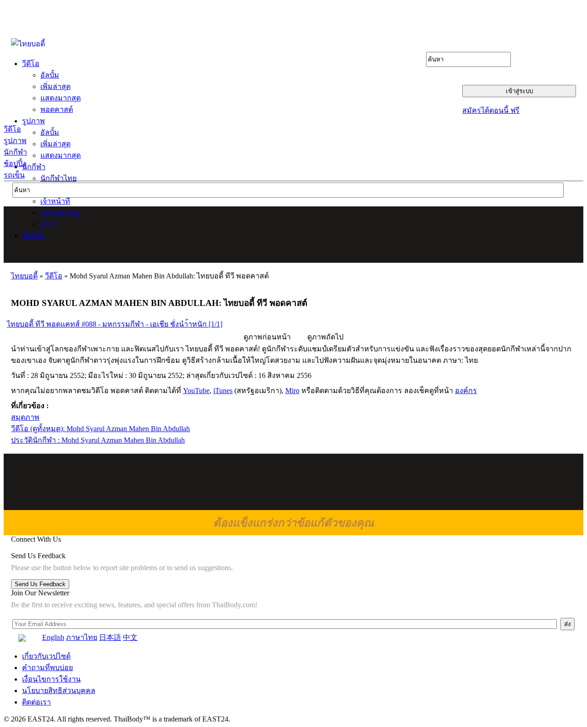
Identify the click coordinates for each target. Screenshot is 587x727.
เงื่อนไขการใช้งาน (51, 679)
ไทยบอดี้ (24, 276)
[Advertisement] (294, 234)
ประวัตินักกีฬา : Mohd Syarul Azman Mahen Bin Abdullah (98, 440)
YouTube (196, 390)
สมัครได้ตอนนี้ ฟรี (491, 110)
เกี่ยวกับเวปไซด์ (46, 656)
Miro (292, 390)
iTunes (223, 390)
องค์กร (466, 390)
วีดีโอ (12, 129)
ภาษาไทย (81, 637)
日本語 (110, 637)
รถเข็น (14, 175)
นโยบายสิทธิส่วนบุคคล (58, 690)
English (53, 637)
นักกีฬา (15, 152)
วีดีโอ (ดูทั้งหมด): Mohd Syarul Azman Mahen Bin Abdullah (100, 429)
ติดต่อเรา (36, 702)
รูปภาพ (15, 140)
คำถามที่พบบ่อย (47, 668)
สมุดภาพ (25, 417)
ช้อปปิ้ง (15, 163)
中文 (130, 637)
